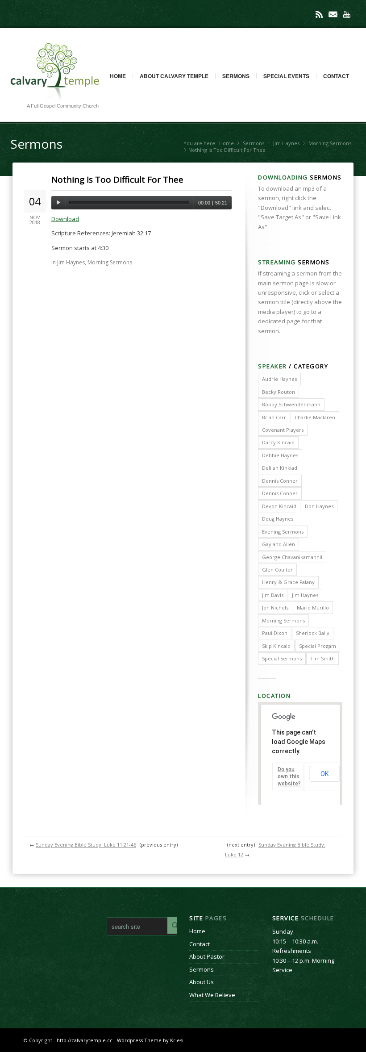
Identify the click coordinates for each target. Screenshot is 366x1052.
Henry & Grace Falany (288, 582)
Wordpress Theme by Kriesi (150, 1040)
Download (65, 219)
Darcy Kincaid (278, 442)
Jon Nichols (275, 607)
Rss (319, 14)
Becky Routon (278, 391)
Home (118, 76)
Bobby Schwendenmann (291, 404)
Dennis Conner (280, 480)
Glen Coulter (277, 569)
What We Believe (212, 995)
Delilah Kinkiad (279, 467)
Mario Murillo (313, 607)
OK (324, 773)
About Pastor (207, 956)
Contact (336, 76)
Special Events (286, 76)
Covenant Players (283, 429)
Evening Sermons (283, 531)
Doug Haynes (277, 518)
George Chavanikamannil (292, 557)
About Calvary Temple (174, 76)
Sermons (236, 76)
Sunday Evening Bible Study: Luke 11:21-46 (86, 844)
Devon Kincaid (279, 506)
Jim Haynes (286, 143)
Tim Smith (322, 658)
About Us (201, 982)
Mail (333, 14)
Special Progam (317, 646)
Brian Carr (274, 417)
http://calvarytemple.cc (84, 1040)
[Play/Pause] (58, 202)
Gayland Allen (278, 544)
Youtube (347, 14)
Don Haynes (319, 506)
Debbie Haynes (280, 455)
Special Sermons (282, 658)
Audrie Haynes (279, 379)
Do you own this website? (289, 776)
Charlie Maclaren (315, 417)
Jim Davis (272, 595)
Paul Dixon (274, 633)
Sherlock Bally (312, 633)
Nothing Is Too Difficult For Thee (117, 179)
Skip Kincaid (276, 646)
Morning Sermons (329, 143)
